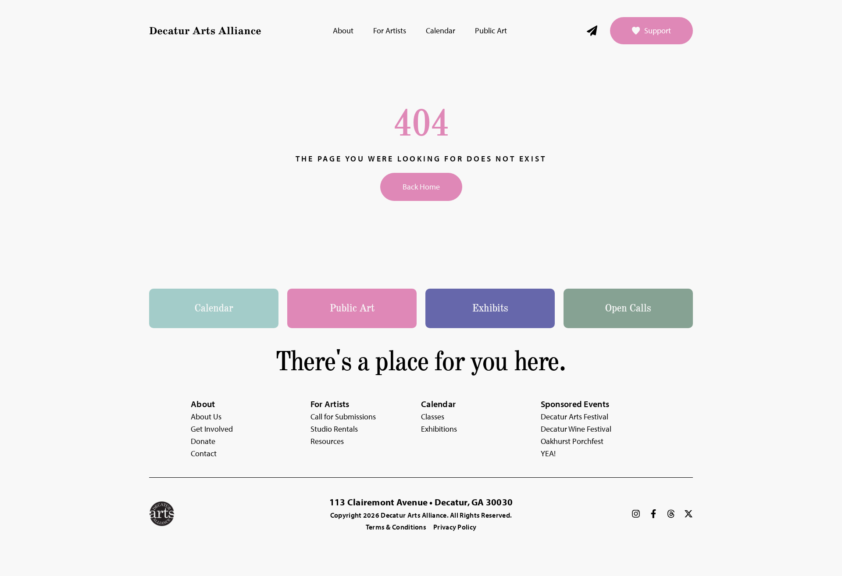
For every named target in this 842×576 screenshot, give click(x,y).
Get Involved (212, 429)
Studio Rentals (334, 429)
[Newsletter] (592, 30)
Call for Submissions (343, 416)
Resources (327, 441)
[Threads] (671, 513)
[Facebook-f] (653, 513)
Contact (204, 453)
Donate (203, 441)
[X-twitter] (688, 513)
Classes (432, 416)
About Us (206, 416)
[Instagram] (636, 513)
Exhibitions (439, 429)
